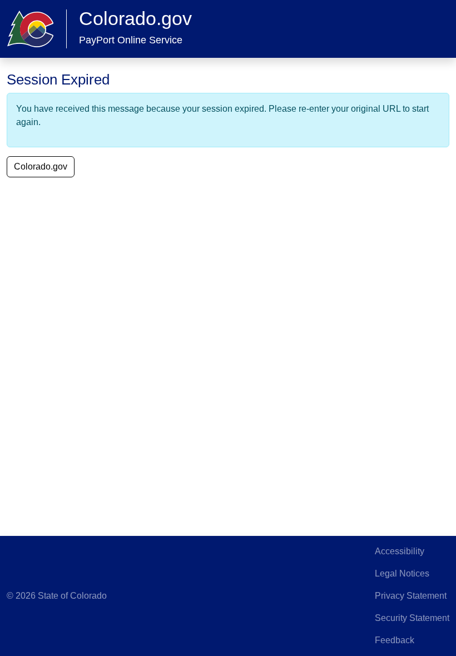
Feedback (394, 640)
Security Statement (412, 618)
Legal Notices (402, 573)
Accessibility (399, 551)
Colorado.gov (40, 166)
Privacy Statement (411, 595)
